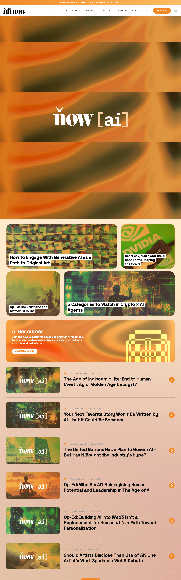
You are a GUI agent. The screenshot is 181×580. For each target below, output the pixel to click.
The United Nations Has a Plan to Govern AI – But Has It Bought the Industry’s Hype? (110, 452)
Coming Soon (24, 351)
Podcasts (71, 10)
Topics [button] (54, 10)
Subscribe (162, 11)
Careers (106, 10)
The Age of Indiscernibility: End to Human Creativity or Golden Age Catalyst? (107, 381)
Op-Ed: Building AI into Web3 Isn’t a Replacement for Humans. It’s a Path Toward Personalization (110, 522)
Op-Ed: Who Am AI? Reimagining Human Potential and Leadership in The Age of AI (107, 487)
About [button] (119, 10)
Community (89, 10)
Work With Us (139, 10)
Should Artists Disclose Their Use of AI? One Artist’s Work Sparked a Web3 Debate (110, 557)
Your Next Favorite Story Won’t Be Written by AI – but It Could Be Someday (111, 417)
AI (65, 373)
